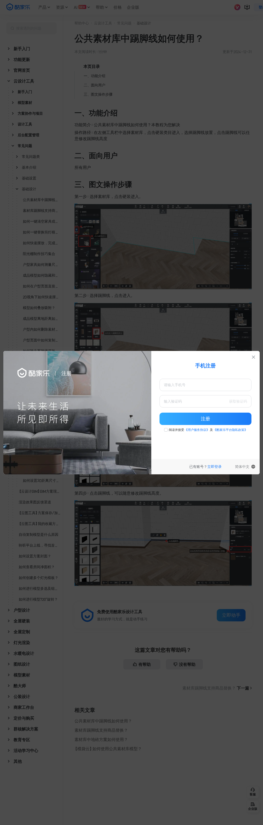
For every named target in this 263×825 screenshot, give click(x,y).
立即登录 (214, 466)
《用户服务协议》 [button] (197, 429)
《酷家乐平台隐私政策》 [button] (230, 429)
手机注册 (205, 365)
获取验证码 (238, 401)
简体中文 (242, 466)
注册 (205, 418)
